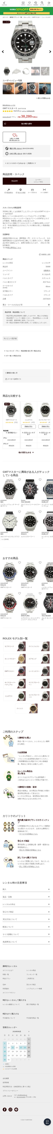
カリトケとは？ (8, 970)
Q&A (4, 984)
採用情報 (6, 1082)
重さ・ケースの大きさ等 (13, 305)
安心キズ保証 (31, 984)
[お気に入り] (29, 3)
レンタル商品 (31, 970)
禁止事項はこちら (14, 248)
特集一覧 (6, 974)
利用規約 (6, 989)
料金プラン (6, 978)
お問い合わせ (7, 1096)
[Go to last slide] (3, 51)
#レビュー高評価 (10, 338)
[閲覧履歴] (36, 3)
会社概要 (6, 1078)
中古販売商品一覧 (32, 1018)
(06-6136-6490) (22, 148)
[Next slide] (50, 51)
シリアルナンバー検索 (34, 989)
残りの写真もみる (44, 98)
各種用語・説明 (45, 254)
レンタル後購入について (11, 1004)
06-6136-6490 (21, 1097)
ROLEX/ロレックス (9, 105)
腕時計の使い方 (12, 373)
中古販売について (9, 1018)
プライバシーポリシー (10, 1091)
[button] (7, 71)
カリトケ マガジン (9, 993)
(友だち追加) (21, 154)
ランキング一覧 (31, 974)
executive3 (7, 117)
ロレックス (27, 17)
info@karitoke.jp (22, 1095)
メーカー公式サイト (14, 379)
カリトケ (5, 17)
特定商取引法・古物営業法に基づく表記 (16, 1087)
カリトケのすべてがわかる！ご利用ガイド (21, 163)
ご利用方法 (30, 978)
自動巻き (47, 270)
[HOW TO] (23, 3)
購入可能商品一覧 (32, 1004)
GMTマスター (36, 17)
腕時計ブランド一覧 (16, 17)
